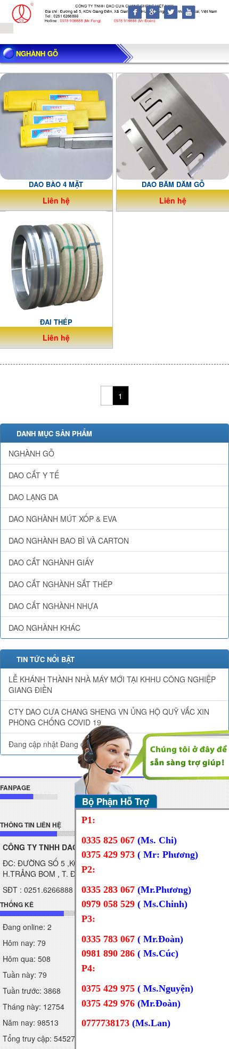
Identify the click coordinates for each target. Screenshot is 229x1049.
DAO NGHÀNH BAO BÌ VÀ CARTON (69, 540)
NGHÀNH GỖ (31, 453)
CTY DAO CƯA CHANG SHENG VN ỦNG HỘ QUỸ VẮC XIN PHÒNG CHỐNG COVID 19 (109, 716)
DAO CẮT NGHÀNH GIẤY (51, 562)
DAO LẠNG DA (33, 497)
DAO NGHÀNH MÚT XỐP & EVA (63, 518)
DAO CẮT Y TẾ (34, 475)
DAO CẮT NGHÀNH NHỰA (53, 605)
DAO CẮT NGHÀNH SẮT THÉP (60, 584)
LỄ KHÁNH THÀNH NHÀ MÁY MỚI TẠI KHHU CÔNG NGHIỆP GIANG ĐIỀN (112, 684)
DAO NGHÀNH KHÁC (44, 627)
